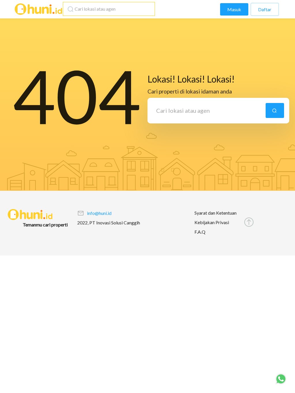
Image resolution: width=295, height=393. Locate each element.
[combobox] (107, 9)
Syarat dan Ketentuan (215, 212)
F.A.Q (199, 231)
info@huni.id (99, 213)
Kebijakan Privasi (211, 222)
